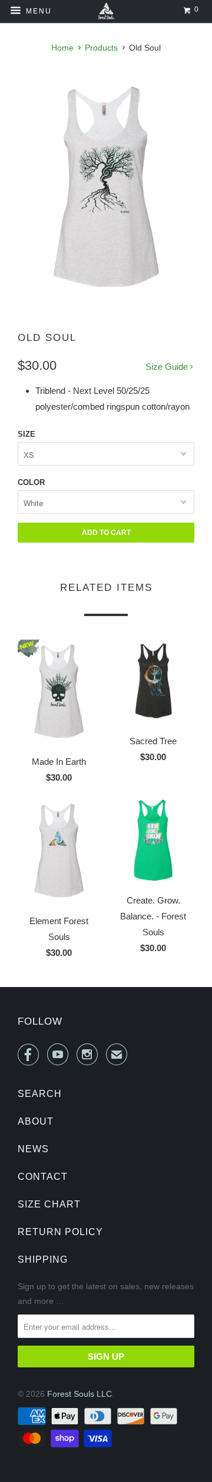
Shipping (43, 1259)
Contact (43, 1177)
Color (31, 482)
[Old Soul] (106, 186)
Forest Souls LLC (79, 1394)
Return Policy (60, 1232)
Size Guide (167, 367)
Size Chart (49, 1204)
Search (40, 1094)
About (36, 1121)
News (33, 1149)
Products (101, 47)
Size (26, 434)
